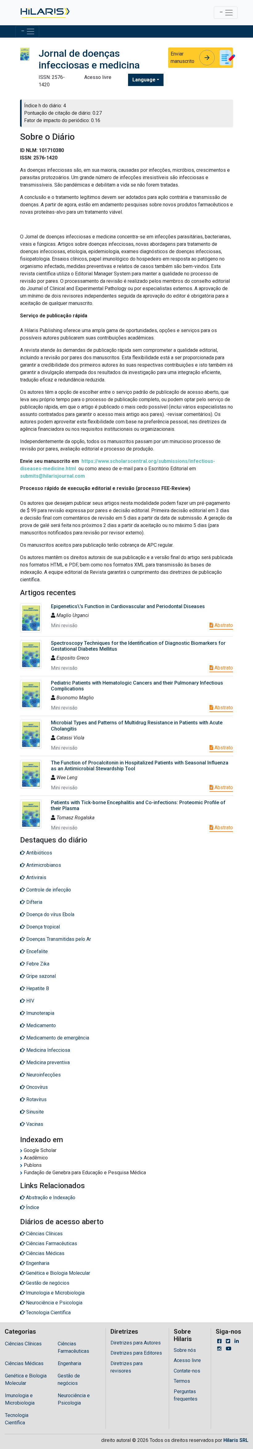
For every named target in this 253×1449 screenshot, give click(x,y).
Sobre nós (185, 1350)
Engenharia (69, 1363)
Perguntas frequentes (185, 1395)
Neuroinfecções (43, 1075)
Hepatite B (37, 988)
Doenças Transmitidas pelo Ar (58, 939)
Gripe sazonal (40, 976)
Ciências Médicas (24, 1363)
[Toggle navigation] (226, 12)
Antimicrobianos (43, 865)
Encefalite (36, 951)
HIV (29, 1001)
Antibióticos (38, 853)
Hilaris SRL (235, 1440)
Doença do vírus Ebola (49, 914)
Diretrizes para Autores (135, 1343)
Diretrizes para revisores (126, 1367)
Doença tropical (42, 927)
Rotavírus (36, 1099)
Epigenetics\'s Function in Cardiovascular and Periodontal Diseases (128, 606)
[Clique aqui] (44, 12)
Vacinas (34, 1124)
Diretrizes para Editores (136, 1353)
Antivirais (35, 877)
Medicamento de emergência (57, 1038)
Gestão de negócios (69, 1379)
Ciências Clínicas (23, 1344)
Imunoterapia (39, 1013)
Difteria (33, 902)
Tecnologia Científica (16, 1419)
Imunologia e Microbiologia (20, 1399)
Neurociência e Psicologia (74, 1399)
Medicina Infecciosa (47, 1050)
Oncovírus (36, 1087)
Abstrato (223, 625)
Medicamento (40, 1025)
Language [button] (144, 80)
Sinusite (34, 1112)
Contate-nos (187, 1371)
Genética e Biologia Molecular (26, 1379)
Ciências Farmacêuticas (73, 1347)
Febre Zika (37, 964)
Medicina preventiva (47, 1062)
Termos (182, 1381)
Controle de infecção (48, 890)
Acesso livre (187, 1360)
